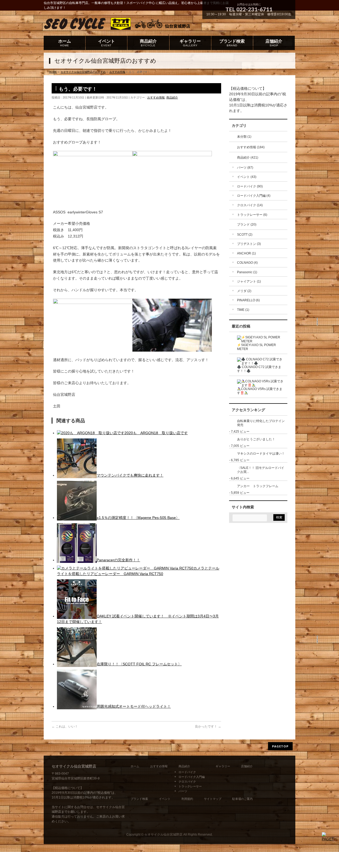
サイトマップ (212, 798)
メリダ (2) (244, 291)
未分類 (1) (244, 136)
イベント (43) (246, 177)
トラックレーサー (190, 786)
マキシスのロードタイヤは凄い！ (261, 453)
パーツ (183, 791)
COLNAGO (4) (247, 262)
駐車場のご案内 (242, 798)
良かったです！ (208, 726)
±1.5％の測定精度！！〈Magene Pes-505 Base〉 (138, 517)
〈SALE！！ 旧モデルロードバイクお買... (260, 470)
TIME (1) (243, 310)
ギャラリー (223, 766)
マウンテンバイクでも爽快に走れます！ (130, 475)
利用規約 (187, 798)
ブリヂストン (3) (249, 244)
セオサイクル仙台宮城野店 (163, 834)
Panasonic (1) (247, 272)
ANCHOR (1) (246, 253)
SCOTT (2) (244, 234)
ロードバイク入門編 (192, 776)
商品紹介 (172, 97)
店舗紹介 (247, 766)
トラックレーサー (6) (252, 215)
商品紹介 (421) (247, 157)
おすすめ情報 (156, 97)
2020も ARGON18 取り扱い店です (156, 433)
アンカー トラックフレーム (257, 486)
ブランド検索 (139, 798)
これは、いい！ (65, 726)
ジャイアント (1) (249, 281)
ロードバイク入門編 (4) (253, 196)
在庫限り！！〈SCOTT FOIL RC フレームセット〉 (139, 664)
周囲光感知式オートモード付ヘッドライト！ (134, 706)
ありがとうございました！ (256, 439)
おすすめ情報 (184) (251, 147)
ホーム (135, 766)
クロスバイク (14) (250, 205)
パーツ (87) (245, 167)
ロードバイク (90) (250, 186)
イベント (165, 798)
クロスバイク (187, 781)
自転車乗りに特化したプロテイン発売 (261, 423)
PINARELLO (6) (248, 300)
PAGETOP (280, 746)
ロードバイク (187, 772)
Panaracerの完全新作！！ (118, 560)
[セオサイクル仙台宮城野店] (124, 25)
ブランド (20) (246, 224)
